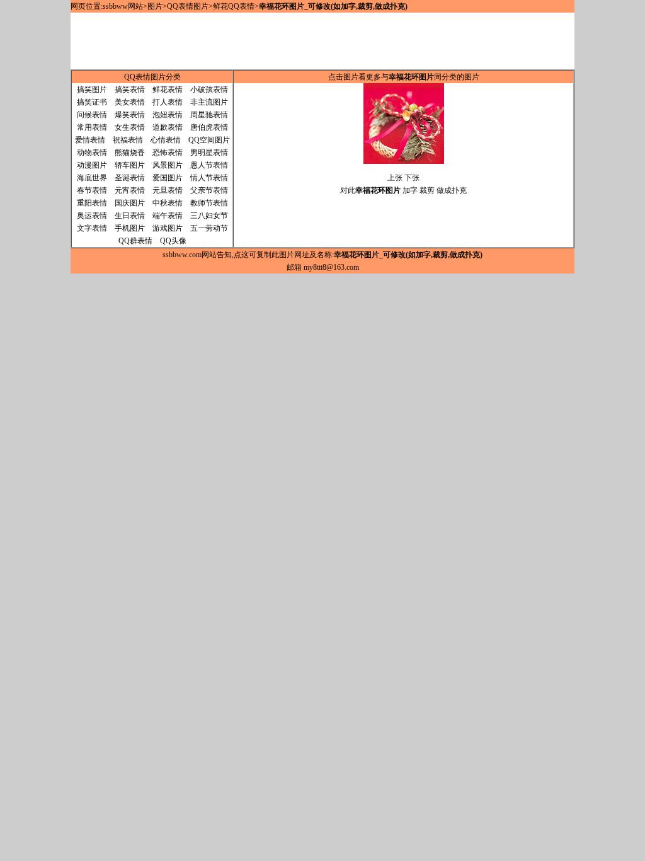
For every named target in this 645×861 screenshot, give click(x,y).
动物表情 (92, 152)
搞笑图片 (92, 89)
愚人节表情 (209, 165)
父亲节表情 (209, 190)
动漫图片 (92, 165)
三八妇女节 (209, 215)
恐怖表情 (167, 152)
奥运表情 (92, 215)
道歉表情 (167, 127)
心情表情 (166, 140)
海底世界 (92, 177)
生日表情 (130, 215)
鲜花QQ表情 (233, 6)
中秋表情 (167, 203)
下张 (412, 177)
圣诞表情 (130, 177)
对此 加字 (379, 190)
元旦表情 (167, 190)
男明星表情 (209, 152)
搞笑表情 (130, 89)
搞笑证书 (92, 102)
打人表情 (167, 102)
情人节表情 (209, 177)
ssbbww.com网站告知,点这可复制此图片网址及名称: (322, 254)
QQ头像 (173, 240)
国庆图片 (130, 203)
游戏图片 (167, 228)
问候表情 (92, 114)
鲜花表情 (167, 89)
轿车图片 (130, 165)
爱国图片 (167, 177)
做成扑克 (452, 190)
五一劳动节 (209, 228)
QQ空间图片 (209, 140)
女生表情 (130, 127)
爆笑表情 (130, 114)
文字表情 (92, 228)
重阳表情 (92, 203)
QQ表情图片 (187, 6)
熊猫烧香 (130, 152)
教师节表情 (209, 203)
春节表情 (92, 190)
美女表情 (130, 102)
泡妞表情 (167, 114)
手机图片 (130, 228)
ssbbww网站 (123, 6)
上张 (394, 177)
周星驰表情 (209, 114)
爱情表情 (90, 140)
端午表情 (167, 215)
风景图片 (167, 165)
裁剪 (427, 190)
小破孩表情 (209, 89)
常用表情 (92, 127)
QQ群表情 (135, 240)
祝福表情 (128, 140)
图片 (155, 6)
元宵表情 (130, 190)
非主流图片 (209, 102)
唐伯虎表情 (209, 127)
